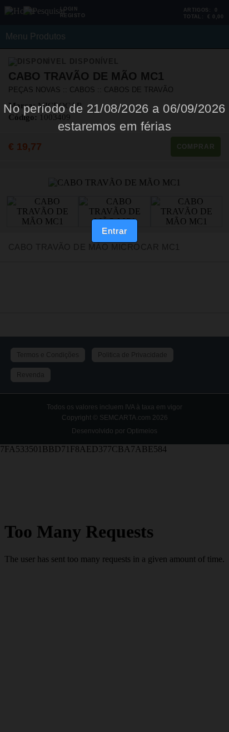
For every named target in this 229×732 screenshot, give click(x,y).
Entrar (114, 230)
